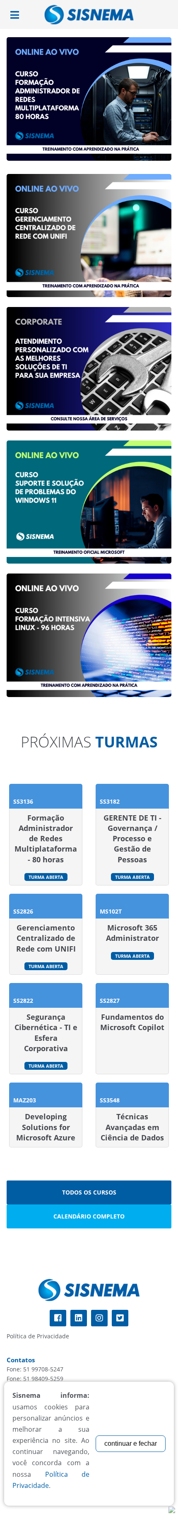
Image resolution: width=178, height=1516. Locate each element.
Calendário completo (89, 1216)
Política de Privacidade (38, 1336)
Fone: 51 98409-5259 (35, 1379)
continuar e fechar (130, 1443)
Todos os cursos (89, 1192)
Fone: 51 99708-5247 (35, 1369)
